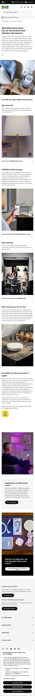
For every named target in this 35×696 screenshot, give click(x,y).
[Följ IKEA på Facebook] (14, 648)
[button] (17, 210)
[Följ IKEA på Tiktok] (3, 648)
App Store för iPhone (25, 406)
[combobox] (17, 12)
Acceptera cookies (17, 682)
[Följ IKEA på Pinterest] (18, 648)
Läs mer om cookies (9, 678)
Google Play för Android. (11, 408)
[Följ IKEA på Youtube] (11, 648)
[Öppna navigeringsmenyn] (31, 7)
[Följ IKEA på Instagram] (7, 648)
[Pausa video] (17, 136)
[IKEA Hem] (5, 7)
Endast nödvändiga (17, 687)
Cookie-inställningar (17, 691)
